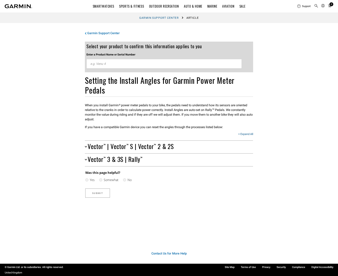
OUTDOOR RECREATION (164, 6)
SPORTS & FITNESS (131, 6)
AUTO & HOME (193, 6)
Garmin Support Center (159, 17)
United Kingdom (13, 272)
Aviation (228, 6)
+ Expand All (245, 134)
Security (281, 267)
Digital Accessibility (322, 267)
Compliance (298, 267)
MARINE (212, 6)
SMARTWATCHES (103, 6)
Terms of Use (248, 267)
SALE (242, 6)
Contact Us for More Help (169, 253)
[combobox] (164, 64)
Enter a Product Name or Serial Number (110, 54)
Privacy (266, 267)
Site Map (230, 267)
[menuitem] (304, 6)
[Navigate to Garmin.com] (18, 6)
